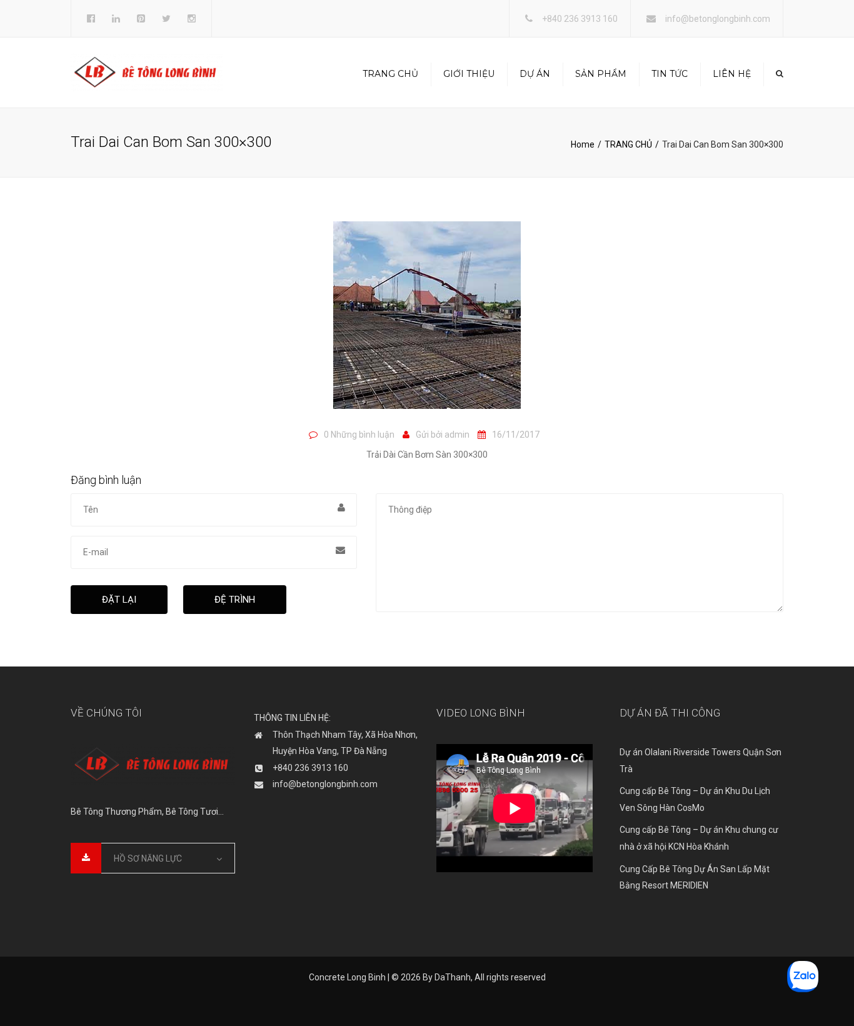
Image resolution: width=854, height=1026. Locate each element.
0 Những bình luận (359, 435)
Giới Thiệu (469, 73)
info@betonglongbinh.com (717, 19)
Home (583, 144)
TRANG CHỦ (390, 73)
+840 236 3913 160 (580, 19)
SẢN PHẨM (600, 73)
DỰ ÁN (535, 73)
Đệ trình (234, 599)
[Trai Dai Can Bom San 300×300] (427, 321)
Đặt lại (119, 599)
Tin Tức (669, 73)
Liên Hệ (732, 73)
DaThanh (453, 977)
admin (457, 435)
